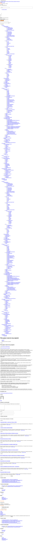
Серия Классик (9, 189)
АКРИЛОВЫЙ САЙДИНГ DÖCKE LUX (13, 120)
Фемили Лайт (9, 39)
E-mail (1, 413)
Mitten (6, 137)
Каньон (8, 102)
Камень (8, 254)
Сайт (1, 414)
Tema (8, 44)
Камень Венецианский (10, 99)
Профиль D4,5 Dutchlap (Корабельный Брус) (13, 123)
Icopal (6, 40)
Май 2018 (3, 490)
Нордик (10, 59)
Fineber (7, 113)
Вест (9, 61)
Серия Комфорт (9, 33)
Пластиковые (6, 148)
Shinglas (7, 186)
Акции (5, 1)
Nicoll (6, 153)
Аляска (10, 212)
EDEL (8, 94)
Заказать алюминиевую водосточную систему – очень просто (9, 466)
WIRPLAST (7, 82)
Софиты (5, 138)
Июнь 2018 (3, 489)
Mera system (7, 80)
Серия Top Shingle (10, 64)
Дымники (7, 170)
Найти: (1, 516)
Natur (8, 199)
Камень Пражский (10, 101)
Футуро (10, 67)
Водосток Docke (8, 306)
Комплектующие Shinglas (11, 36)
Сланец (8, 267)
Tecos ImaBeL (7, 116)
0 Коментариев (7, 346)
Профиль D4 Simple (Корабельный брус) (13, 122)
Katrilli (8, 51)
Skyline (8, 70)
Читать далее (8, 424)
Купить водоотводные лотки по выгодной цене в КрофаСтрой (11, 482)
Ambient (8, 48)
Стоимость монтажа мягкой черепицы (6, 427)
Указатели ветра (8, 172)
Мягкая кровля (6, 26)
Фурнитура (7, 176)
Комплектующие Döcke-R (11, 95)
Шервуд (10, 60)
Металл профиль (8, 147)
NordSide (7, 108)
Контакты (18, 1)
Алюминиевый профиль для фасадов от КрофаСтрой (10, 479)
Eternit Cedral (7, 141)
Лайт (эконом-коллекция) (11, 132)
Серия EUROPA (9, 29)
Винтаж (10, 65)
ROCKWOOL (8, 164)
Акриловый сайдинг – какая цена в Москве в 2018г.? (8, 422)
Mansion (8, 52)
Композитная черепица (7, 83)
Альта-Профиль (8, 96)
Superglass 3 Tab (9, 72)
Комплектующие (4, 168)
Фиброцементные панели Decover (11, 142)
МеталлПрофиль (8, 79)
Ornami (8, 75)
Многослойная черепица (10, 35)
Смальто (10, 66)
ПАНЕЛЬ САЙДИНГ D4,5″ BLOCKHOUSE (13, 126)
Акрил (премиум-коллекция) (11, 131)
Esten (8, 74)
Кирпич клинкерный (10, 104)
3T (7, 47)
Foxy (8, 50)
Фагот (8, 107)
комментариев (5, 498)
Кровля (3, 25)
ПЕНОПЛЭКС (8, 165)
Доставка (7, 1)
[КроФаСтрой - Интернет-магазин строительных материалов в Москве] (2, 2)
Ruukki (7, 81)
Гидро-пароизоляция (7, 158)
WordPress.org (4, 499)
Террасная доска (4, 179)
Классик (8, 37)
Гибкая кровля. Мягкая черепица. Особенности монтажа (9, 433)
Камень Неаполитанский (11, 100)
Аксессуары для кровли (7, 169)
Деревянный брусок (8, 177)
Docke (6, 89)
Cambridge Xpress (9, 69)
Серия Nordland (9, 55)
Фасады (3, 88)
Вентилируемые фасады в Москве (5, 438)
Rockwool (7, 160)
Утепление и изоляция (5, 157)
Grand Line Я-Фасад (8, 114)
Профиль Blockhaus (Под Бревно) (12, 121)
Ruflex (6, 228)
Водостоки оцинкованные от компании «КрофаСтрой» (8, 444)
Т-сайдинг (7, 115)
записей (4, 538)
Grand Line (7, 130)
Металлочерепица (6, 78)
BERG (8, 91)
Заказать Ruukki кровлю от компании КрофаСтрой (9, 481)
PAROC (7, 166)
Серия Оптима (9, 31)
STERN (8, 93)
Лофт (9, 63)
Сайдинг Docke (8, 118)
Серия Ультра (9, 34)
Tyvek (6, 161)
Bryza (6, 150)
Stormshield (8, 71)
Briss (8, 73)
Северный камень (9, 111)
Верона (10, 62)
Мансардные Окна (6, 156)
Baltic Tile (7, 86)
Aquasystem (7, 144)
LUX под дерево (9, 119)
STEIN (8, 92)
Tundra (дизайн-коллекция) (11, 133)
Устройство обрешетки (7, 175)
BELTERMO (7, 319)
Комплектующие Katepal (10, 53)
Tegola (6, 54)
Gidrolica (7, 154)
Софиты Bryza (8, 139)
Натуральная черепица (7, 241)
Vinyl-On (7, 125)
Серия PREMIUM (9, 27)
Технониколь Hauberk (9, 117)
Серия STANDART (10, 28)
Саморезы (7, 332)
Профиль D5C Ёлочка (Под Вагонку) (12, 124)
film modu (3, 485)
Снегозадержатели (8, 171)
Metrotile (7, 85)
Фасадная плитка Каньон (7, 293)
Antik (8, 41)
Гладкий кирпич (9, 110)
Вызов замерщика (14, 1)
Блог (3, 1)
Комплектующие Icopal (10, 46)
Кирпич (8, 103)
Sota (7, 76)
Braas (6, 87)
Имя (1, 411)
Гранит (8, 98)
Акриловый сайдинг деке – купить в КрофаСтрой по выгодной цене (12, 480)
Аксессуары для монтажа (11, 109)
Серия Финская (9, 32)
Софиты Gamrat (8, 140)
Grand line (7, 146)
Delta (6, 162)
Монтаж (10, 1)
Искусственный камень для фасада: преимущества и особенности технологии (12, 455)
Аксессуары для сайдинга (7, 173)
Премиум (8, 38)
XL (7, 45)
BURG (8, 90)
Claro (8, 42)
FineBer (7, 129)
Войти (3, 537)
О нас (1, 1)
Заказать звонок (4, 9)
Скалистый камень (10, 106)
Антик (10, 57)
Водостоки (3, 143)
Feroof (6, 84)
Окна (3, 155)
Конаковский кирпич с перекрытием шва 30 (13, 486)
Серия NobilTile (9, 215)
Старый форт (9, 112)
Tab (7, 77)
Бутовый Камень (9, 97)
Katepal (7, 202)
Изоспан (7, 159)
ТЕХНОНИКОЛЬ (8, 167)
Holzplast (7, 134)
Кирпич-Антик (9, 105)
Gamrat (7, 152)
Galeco (6, 145)
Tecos (6, 135)
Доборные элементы (10, 128)
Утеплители (5, 163)
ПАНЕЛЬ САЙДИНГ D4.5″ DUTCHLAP (13, 127)
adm (3, 346)
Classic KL (8, 49)
